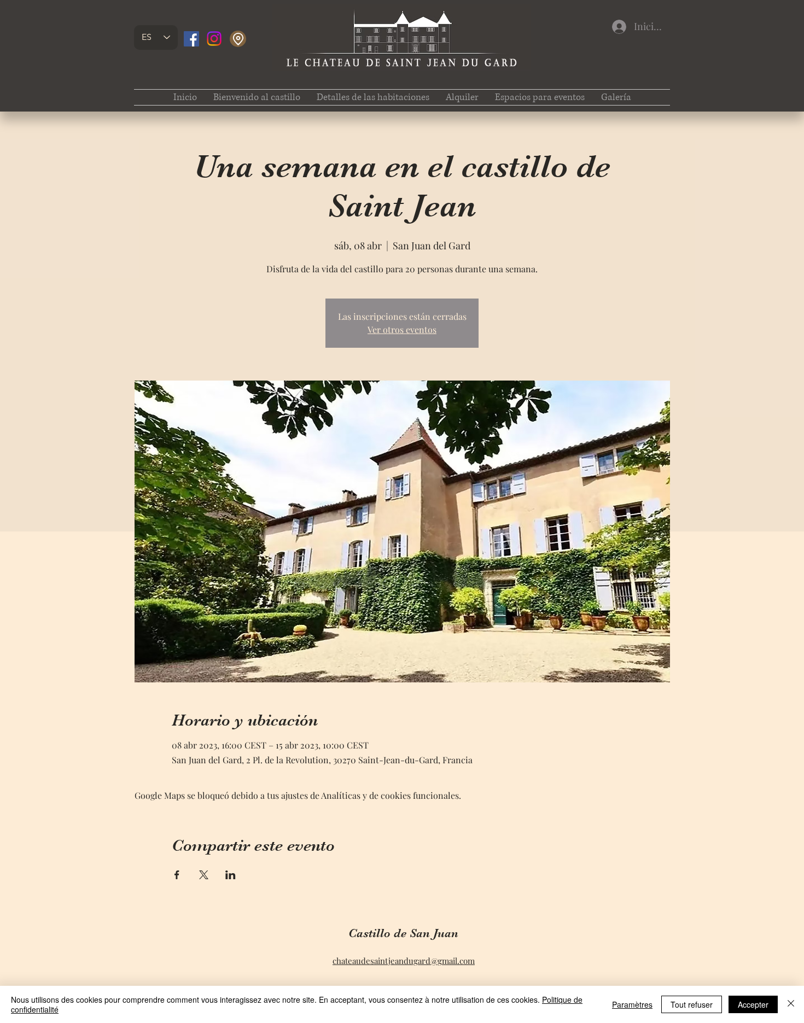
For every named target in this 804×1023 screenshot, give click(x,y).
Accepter (753, 1004)
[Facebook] (191, 38)
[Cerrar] (790, 1004)
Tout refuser (692, 1004)
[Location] (238, 39)
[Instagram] (214, 38)
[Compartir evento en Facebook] (177, 874)
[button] (373, 97)
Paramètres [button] (632, 1004)
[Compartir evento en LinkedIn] (230, 874)
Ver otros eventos (402, 329)
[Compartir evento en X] (204, 874)
